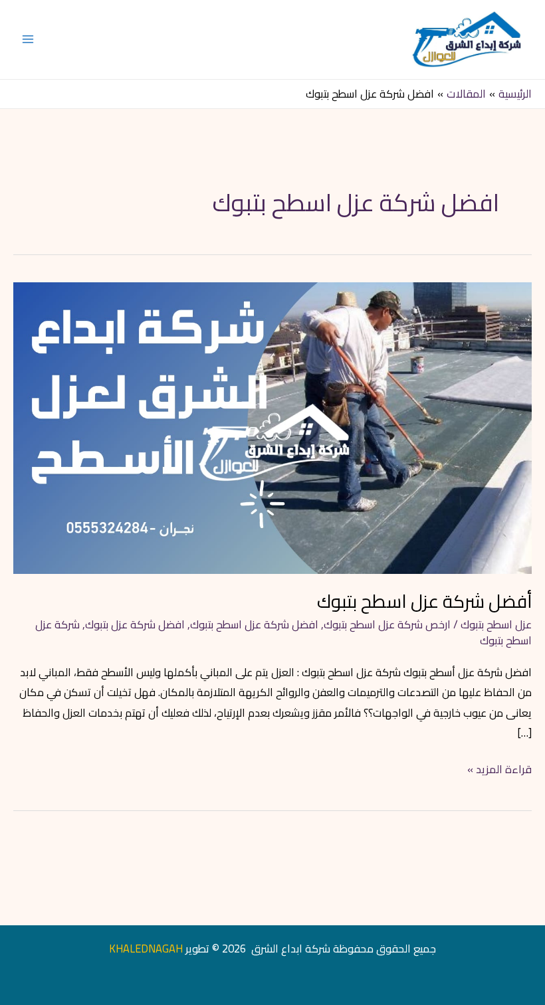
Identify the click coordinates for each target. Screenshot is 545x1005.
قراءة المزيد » (499, 769)
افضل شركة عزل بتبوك (135, 624)
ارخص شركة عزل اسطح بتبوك (387, 624)
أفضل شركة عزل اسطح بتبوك (424, 601)
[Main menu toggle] (28, 39)
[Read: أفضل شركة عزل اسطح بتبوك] (272, 426)
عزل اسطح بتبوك (496, 624)
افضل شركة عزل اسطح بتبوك (254, 624)
